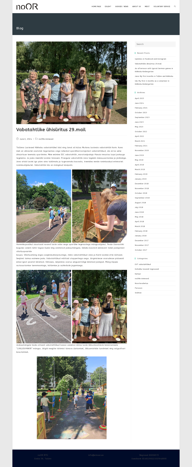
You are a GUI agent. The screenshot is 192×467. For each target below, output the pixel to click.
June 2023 (139, 122)
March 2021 (140, 141)
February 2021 (141, 146)
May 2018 (139, 217)
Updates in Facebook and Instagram (150, 59)
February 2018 (141, 231)
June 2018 (139, 212)
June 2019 (139, 155)
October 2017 (141, 250)
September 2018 (142, 198)
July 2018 (139, 207)
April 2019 (139, 165)
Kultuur (138, 274)
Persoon (138, 288)
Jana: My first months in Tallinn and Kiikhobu (154, 76)
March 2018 (140, 226)
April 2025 (139, 98)
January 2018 (140, 236)
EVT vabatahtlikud (143, 264)
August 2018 (140, 203)
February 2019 (141, 174)
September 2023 (142, 117)
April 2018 (139, 221)
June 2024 (139, 103)
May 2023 (139, 127)
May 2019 (139, 160)
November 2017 (142, 245)
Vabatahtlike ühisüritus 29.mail (148, 64)
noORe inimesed (46, 139)
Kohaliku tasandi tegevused (147, 269)
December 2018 (142, 184)
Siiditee (138, 293)
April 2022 (139, 136)
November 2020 (142, 150)
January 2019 (140, 179)
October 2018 (141, 193)
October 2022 (141, 132)
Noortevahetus (141, 283)
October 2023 (141, 113)
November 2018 (142, 188)
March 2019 (140, 169)
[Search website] (175, 6)
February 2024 (141, 108)
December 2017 (142, 241)
